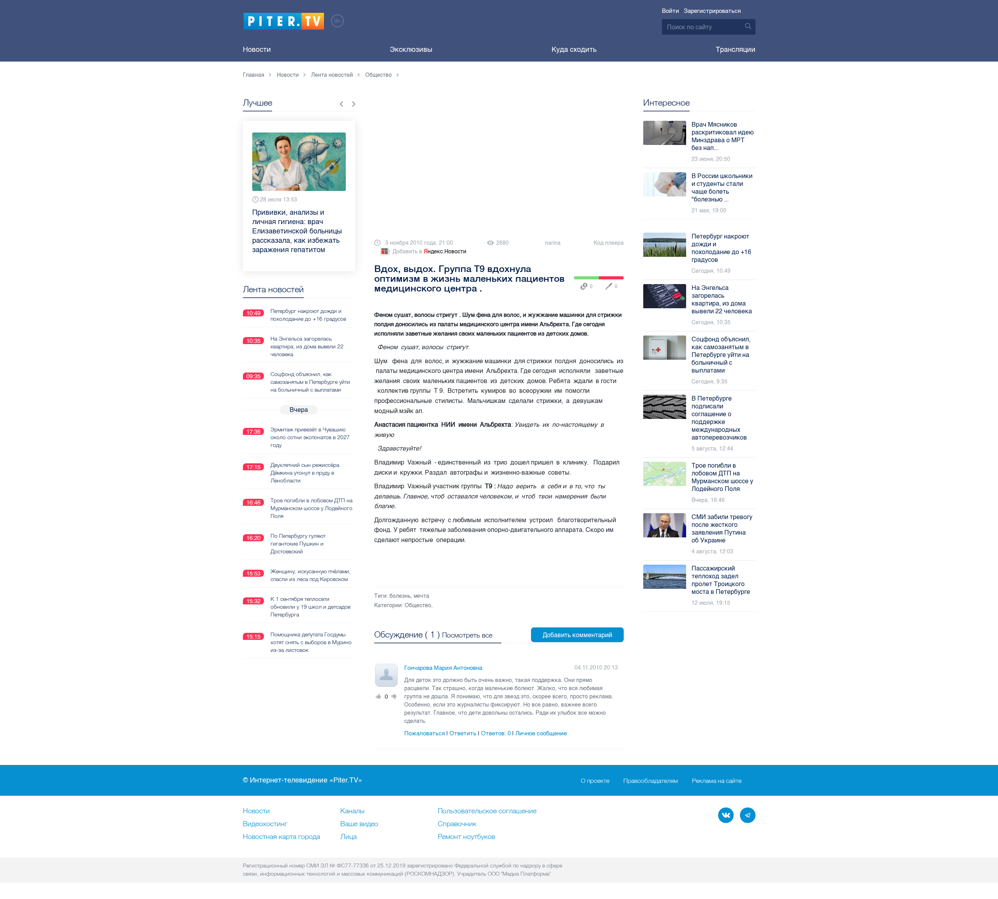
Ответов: (496, 733)
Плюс (378, 696)
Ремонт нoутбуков (466, 837)
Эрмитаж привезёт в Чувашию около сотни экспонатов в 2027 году (310, 437)
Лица (348, 837)
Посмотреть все (467, 635)
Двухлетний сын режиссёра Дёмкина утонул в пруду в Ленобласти (305, 472)
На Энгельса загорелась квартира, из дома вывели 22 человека (307, 346)
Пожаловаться (424, 733)
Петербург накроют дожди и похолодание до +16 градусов (308, 314)
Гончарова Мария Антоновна (443, 667)
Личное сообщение (541, 733)
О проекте (595, 780)
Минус (394, 696)
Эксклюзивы (411, 49)
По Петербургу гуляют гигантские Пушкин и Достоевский (298, 543)
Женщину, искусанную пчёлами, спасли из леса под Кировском (310, 575)
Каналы (352, 811)
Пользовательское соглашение (487, 811)
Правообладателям (650, 780)
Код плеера (609, 243)
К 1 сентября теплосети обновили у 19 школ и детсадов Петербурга (310, 606)
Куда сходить (574, 49)
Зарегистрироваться (712, 10)
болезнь (400, 596)
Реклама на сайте (716, 780)
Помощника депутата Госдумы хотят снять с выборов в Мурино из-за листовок (311, 642)
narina (553, 243)
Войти (670, 10)
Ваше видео (359, 824)
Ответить (462, 733)
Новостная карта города (281, 837)
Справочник (457, 824)
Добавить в (429, 251)
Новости (257, 49)
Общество (418, 605)
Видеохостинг (265, 824)
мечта (421, 596)
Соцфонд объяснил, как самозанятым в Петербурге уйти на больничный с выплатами (310, 382)
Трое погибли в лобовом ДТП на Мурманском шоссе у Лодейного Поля (311, 508)
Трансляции (736, 49)
